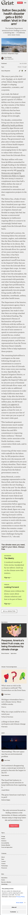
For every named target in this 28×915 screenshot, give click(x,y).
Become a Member (6, 882)
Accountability (5, 843)
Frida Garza (7, 694)
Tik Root (3, 717)
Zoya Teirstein (8, 57)
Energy (3, 836)
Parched (9, 79)
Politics (3, 838)
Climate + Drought (22, 67)
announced (15, 97)
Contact (3, 861)
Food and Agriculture (6, 847)
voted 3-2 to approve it (10, 404)
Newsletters (4, 877)
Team (2, 859)
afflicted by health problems (12, 125)
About (3, 857)
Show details (19, 902)
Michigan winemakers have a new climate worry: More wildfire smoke (12, 702)
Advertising (4, 884)
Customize (13, 911)
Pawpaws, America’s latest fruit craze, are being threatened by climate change (12, 645)
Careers (3, 863)
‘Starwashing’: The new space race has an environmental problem (12, 754)
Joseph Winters (5, 790)
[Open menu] (25, 3)
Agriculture (13, 653)
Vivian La (3, 707)
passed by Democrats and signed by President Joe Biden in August (13, 173)
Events (3, 880)
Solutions (3, 840)
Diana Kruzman (5, 653)
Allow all (14, 907)
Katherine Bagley (5, 800)
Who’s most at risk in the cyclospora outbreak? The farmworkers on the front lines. (13, 688)
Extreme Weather (5, 845)
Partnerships (4, 865)
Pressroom (4, 868)
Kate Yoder (7, 760)
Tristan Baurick (5, 775)
